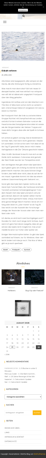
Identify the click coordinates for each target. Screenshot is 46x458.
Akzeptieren (23, 10)
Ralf (6, 376)
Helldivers (11, 291)
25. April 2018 (7, 75)
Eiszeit (5, 250)
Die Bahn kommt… (28, 374)
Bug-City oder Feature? (34, 291)
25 (12, 347)
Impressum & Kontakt (14, 437)
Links (7, 432)
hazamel (8, 379)
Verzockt (5, 67)
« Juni (7, 355)
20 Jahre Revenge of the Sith (23, 376)
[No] (43, 7)
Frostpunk (16, 250)
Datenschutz (11, 441)
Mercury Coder (11, 374)
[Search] (23, 15)
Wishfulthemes (39, 454)
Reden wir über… (12, 428)
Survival (27, 250)
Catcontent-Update (23, 379)
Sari (6, 382)
